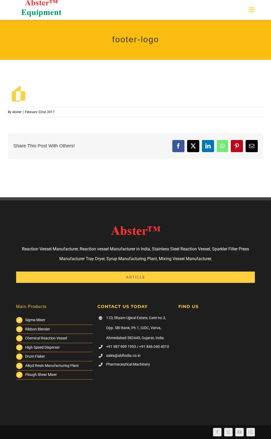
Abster (16, 112)
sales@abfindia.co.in (123, 355)
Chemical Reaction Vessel (46, 338)
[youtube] (239, 432)
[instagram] (250, 432)
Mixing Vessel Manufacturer (185, 258)
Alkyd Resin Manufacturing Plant (52, 365)
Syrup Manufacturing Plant (131, 258)
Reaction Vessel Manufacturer (50, 248)
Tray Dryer (95, 258)
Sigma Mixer (35, 320)
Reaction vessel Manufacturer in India (115, 248)
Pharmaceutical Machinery (128, 364)
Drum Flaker (35, 356)
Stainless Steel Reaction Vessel (181, 248)
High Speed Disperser (42, 347)
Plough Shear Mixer (41, 374)
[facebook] (217, 432)
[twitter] (228, 432)
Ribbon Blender (37, 329)
